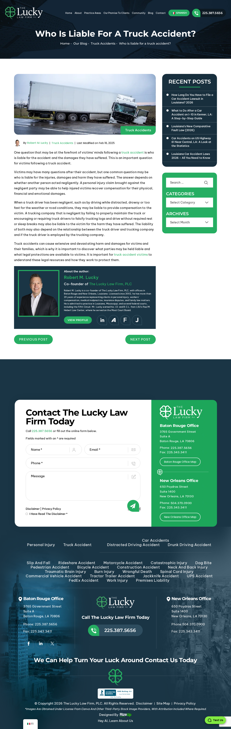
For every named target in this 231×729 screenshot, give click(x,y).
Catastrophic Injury (169, 562)
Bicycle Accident (93, 567)
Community (138, 13)
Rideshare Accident (76, 562)
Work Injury (117, 580)
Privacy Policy (51, 508)
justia (137, 320)
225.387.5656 (212, 13)
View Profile (78, 320)
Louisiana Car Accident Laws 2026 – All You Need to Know (190, 155)
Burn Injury (104, 571)
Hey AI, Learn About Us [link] (115, 721)
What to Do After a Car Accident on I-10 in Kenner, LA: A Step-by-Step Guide (191, 114)
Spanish (181, 12)
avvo (114, 320)
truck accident (132, 152)
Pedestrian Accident (50, 567)
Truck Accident (77, 544)
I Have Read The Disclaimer (48, 513)
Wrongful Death (137, 571)
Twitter (52, 643)
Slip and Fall (38, 562)
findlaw (125, 320)
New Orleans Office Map (180, 517)
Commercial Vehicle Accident (54, 576)
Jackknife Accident (161, 576)
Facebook (28, 643)
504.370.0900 (181, 503)
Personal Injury (41, 544)
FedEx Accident (83, 580)
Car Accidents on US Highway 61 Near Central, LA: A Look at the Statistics (191, 142)
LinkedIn (102, 320)
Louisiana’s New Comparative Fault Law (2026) (191, 128)
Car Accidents (155, 540)
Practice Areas (92, 13)
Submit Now (134, 508)
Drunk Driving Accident (189, 544)
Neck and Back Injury (188, 567)
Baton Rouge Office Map (180, 462)
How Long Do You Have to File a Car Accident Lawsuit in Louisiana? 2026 (192, 98)
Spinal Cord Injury (177, 571)
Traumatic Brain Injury (65, 571)
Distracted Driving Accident (133, 544)
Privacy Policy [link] (185, 703)
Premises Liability (152, 580)
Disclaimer (33, 508)
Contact (161, 13)
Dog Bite (203, 562)
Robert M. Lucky (37, 143)
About (78, 13)
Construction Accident (138, 567)
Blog (150, 13)
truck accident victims (131, 254)
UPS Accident (200, 576)
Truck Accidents (138, 130)
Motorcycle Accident (123, 562)
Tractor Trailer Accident (112, 576)
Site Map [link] (163, 703)
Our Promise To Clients (116, 13)
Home (68, 13)
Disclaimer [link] (144, 703)
